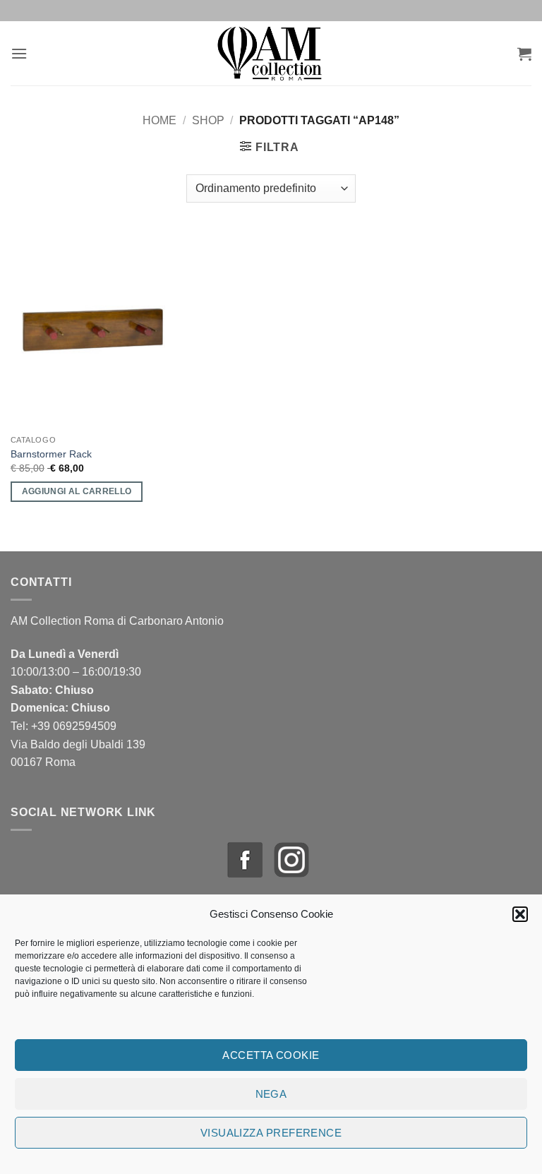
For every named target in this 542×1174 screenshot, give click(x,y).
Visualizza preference (271, 1133)
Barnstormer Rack (51, 454)
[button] (520, 914)
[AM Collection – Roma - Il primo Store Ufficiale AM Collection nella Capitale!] (271, 53)
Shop (208, 120)
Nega (271, 1094)
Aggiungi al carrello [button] (77, 491)
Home (159, 120)
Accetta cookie (270, 1055)
